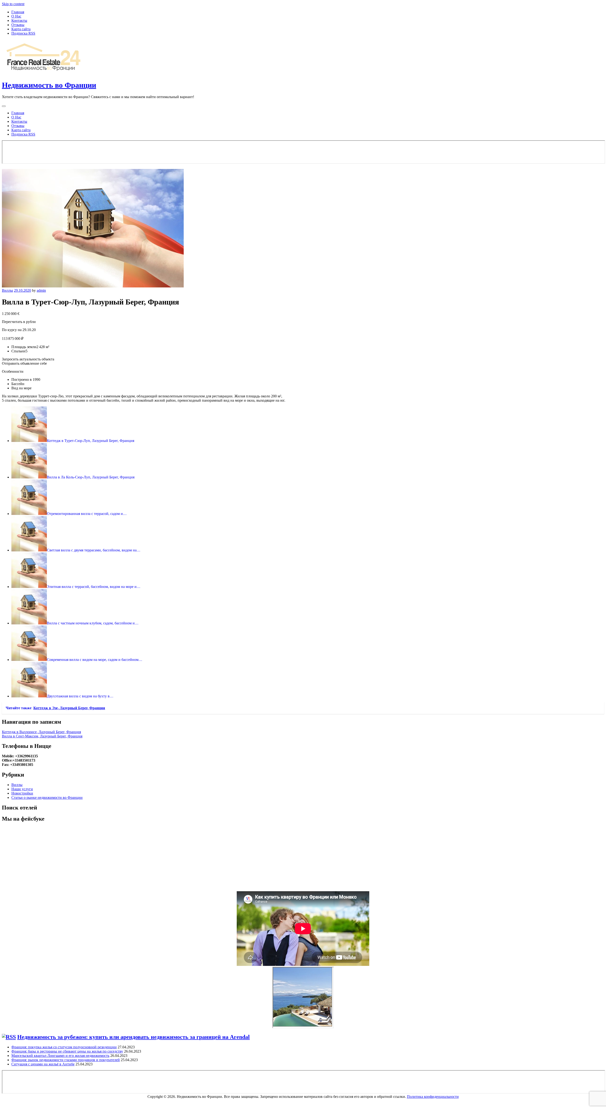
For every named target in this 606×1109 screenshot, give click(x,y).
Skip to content (13, 4)
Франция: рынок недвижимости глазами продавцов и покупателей (65, 1060)
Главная (17, 12)
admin (41, 290)
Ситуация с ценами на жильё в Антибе (43, 1064)
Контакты (19, 20)
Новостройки (22, 793)
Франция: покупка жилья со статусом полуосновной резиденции (64, 1047)
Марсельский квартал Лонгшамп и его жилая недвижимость (60, 1056)
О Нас (16, 16)
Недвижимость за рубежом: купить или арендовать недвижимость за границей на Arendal (133, 1037)
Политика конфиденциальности (433, 1097)
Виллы (7, 290)
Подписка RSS (23, 33)
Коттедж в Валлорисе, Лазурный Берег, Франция (41, 732)
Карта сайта (21, 29)
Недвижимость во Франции (49, 85)
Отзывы (17, 25)
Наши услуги (22, 789)
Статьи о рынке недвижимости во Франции (47, 797)
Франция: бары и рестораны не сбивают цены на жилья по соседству (67, 1051)
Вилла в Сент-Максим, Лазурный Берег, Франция (42, 736)
